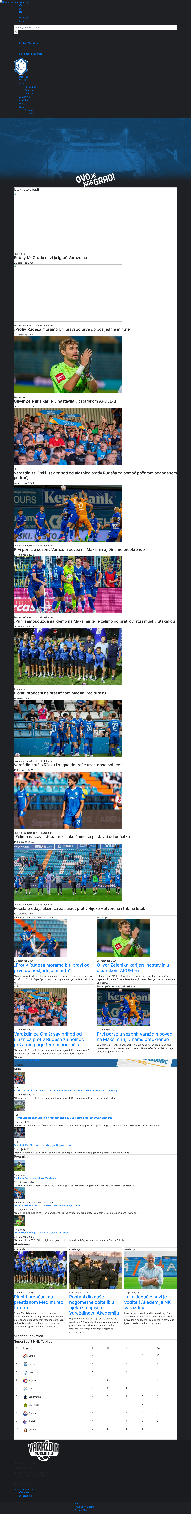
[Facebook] (20, 5)
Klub (21, 107)
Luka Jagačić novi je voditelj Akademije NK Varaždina (147, 1302)
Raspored (30, 90)
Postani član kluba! (29, 43)
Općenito (30, 110)
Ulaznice (23, 100)
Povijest (29, 113)
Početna (23, 76)
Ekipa (22, 83)
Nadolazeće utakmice (30, 53)
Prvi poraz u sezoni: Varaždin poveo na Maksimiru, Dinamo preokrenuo (134, 1036)
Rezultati (29, 93)
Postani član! (81, 1510)
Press (22, 103)
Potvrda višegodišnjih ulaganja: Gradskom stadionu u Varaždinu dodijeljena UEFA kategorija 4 (64, 1117)
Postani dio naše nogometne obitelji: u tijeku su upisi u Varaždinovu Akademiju (94, 1305)
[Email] (20, 12)
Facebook (27, 1492)
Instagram (26, 1495)
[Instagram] (20, 8)
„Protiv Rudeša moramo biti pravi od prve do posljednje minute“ (52, 967)
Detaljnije (19, 1065)
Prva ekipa (30, 86)
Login (22, 21)
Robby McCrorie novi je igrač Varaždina (35, 1178)
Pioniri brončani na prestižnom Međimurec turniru (38, 1302)
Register (23, 17)
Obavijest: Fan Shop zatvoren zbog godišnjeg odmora (42, 1145)
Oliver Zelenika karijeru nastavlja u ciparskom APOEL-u (133, 967)
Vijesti (22, 80)
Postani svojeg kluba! (28, 1060)
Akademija (24, 96)
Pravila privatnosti (84, 1506)
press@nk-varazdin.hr (25, 1489)
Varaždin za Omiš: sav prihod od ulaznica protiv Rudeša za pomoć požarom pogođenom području (49, 1039)
